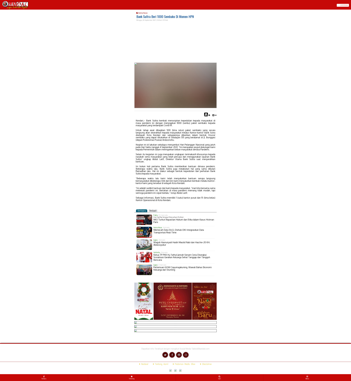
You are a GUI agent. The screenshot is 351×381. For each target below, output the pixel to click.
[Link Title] (1, 5)
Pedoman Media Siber (184, 364)
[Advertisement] (175, 42)
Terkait (152, 210)
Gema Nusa (142, 13)
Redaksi (144, 364)
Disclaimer (206, 364)
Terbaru (141, 210)
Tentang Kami (161, 364)
